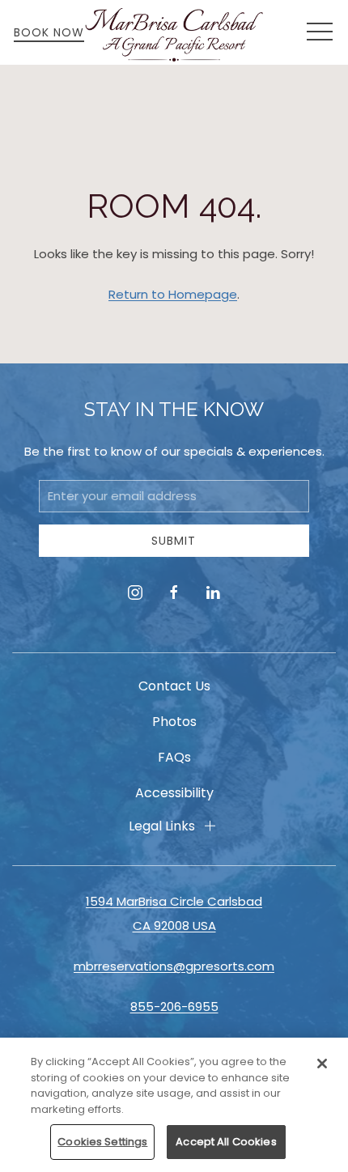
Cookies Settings (102, 1141)
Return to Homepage (172, 294)
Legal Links (162, 826)
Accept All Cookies (226, 1141)
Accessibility (174, 792)
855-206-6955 (174, 1006)
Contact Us (174, 686)
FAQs (174, 757)
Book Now (49, 32)
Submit (173, 541)
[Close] (322, 1063)
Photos (174, 721)
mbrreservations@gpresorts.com (174, 966)
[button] (319, 32)
